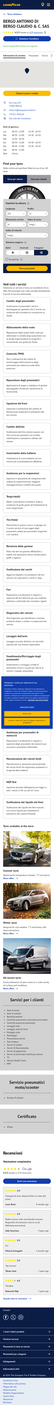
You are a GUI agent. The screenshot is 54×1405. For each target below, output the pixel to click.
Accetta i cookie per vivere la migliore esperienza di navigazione (27, 721)
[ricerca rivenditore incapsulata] (42, 4)
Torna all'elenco (14, 14)
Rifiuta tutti (27, 714)
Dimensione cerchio (15, 219)
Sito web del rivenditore (20, 118)
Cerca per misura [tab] (15, 179)
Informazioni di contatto (14, 55)
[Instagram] (20, 1317)
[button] (48, 4)
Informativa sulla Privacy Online (38, 700)
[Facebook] (6, 1317)
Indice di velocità (13, 230)
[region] (27, 702)
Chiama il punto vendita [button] (27, 93)
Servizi (45, 55)
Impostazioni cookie (27, 707)
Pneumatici (34, 55)
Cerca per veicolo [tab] (39, 179)
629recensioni (36, 32)
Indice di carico (34, 219)
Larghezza (10, 208)
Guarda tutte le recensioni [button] (15, 1298)
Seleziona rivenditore (29, 38)
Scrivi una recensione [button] (27, 1181)
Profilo (31, 208)
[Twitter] (13, 1317)
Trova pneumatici (27, 268)
